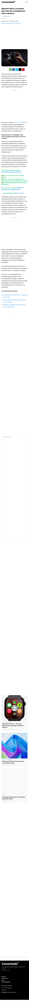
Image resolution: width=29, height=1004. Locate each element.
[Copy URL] (20, 69)
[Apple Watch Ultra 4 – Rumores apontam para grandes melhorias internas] (14, 708)
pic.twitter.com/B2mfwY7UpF (10, 189)
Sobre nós (3, 990)
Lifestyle (4, 795)
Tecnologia (17, 23)
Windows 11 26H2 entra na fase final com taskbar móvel (13, 762)
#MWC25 (20, 188)
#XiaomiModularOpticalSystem (11, 172)
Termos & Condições (6, 987)
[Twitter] (16, 69)
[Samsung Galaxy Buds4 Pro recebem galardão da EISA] (14, 781)
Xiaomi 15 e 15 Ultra (19, 122)
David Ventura (6, 16)
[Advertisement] (14, 37)
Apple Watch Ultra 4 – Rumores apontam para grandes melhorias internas (13, 725)
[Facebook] (13, 69)
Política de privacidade (6, 985)
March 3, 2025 (19, 193)
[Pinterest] (23, 69)
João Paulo (4, 729)
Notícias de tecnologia (7, 23)
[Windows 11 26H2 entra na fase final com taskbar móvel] (14, 745)
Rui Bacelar (4, 800)
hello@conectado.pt (12, 992)
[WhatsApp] (10, 69)
